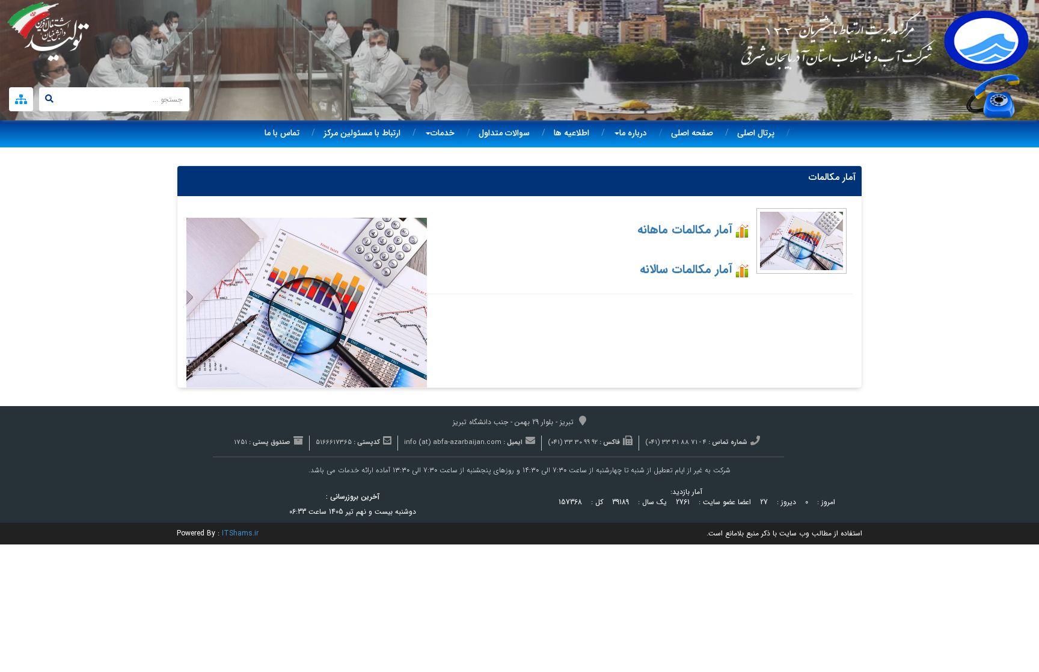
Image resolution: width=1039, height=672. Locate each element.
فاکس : (609, 443)
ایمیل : (513, 443)
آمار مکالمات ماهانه (684, 229)
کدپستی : (367, 443)
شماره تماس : (727, 443)
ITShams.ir (240, 533)
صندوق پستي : (269, 443)
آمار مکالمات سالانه (686, 269)
